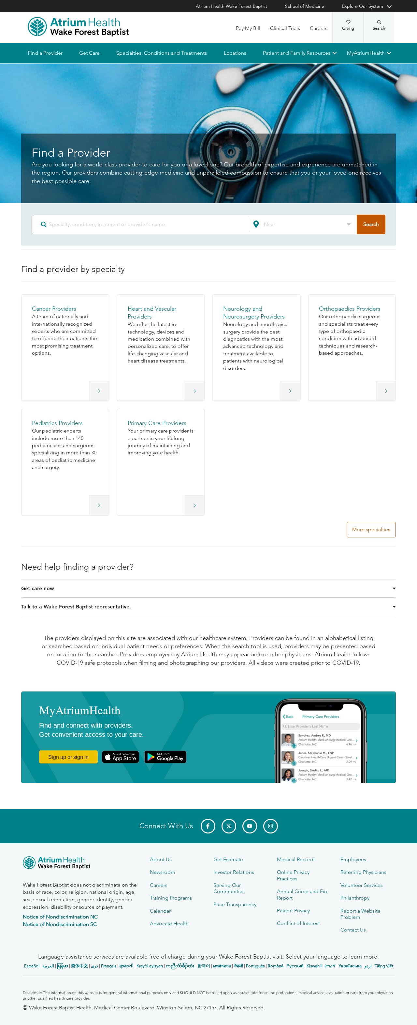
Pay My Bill (248, 28)
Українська (350, 965)
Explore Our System (362, 6)
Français (108, 965)
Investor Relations (233, 872)
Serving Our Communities (229, 888)
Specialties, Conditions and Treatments (161, 53)
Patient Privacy (293, 910)
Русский (295, 965)
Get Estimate (228, 859)
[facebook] (208, 826)
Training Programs (171, 898)
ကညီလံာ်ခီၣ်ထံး (180, 965)
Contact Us (353, 930)
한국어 (203, 965)
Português (255, 965)
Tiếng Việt (384, 965)
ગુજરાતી (126, 965)
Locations (234, 53)
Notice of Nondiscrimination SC (60, 924)
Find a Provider (45, 53)
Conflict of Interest (298, 923)
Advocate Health (169, 923)
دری (94, 965)
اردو (368, 965)
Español (31, 965)
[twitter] (229, 826)
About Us (161, 859)
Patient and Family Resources (296, 53)
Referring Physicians (363, 872)
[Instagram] (270, 826)
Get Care (89, 53)
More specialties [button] (371, 529)
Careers (318, 28)
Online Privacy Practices (293, 875)
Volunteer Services (361, 885)
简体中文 (79, 965)
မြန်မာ (62, 965)
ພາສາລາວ (222, 965)
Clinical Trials (285, 28)
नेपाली (238, 965)
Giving (348, 28)
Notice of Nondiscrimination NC (60, 917)
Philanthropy (354, 898)
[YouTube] (249, 826)
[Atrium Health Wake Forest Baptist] (78, 26)
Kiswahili (315, 965)
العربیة (48, 965)
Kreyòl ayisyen (150, 965)
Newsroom (162, 872)
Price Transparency (234, 904)
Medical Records (296, 859)
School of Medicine (304, 6)
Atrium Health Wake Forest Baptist (231, 6)
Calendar (160, 911)
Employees (353, 859)
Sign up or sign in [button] (68, 757)
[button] (65, 347)
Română (275, 965)
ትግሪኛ (330, 965)
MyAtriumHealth (366, 53)
